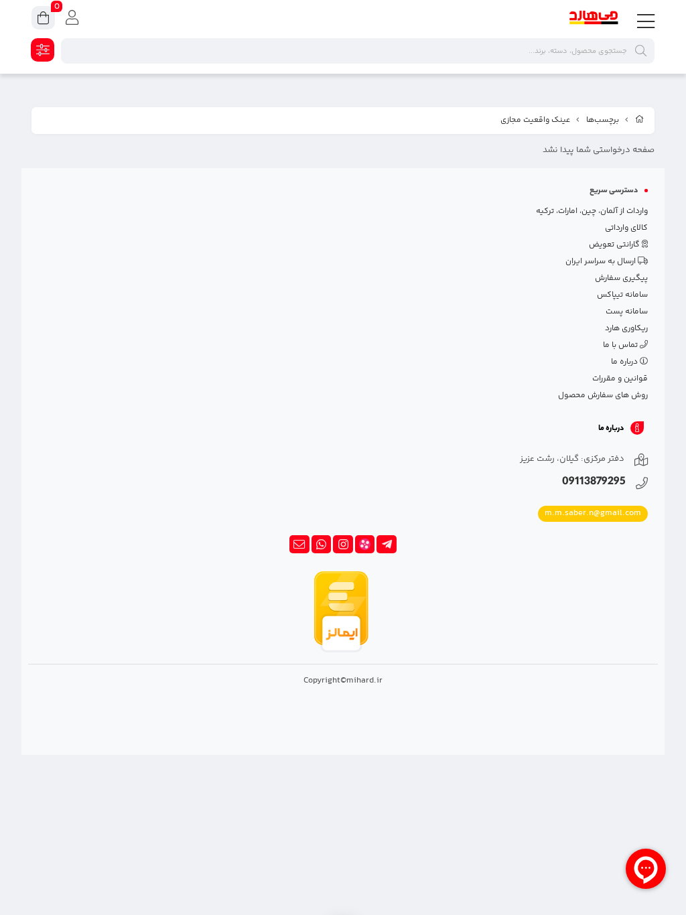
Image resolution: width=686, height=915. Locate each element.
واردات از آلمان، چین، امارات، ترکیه (592, 211)
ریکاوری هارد (626, 328)
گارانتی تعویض (615, 244)
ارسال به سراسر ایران (601, 261)
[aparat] (365, 544)
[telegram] (386, 544)
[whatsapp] (321, 544)
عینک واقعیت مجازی (535, 120)
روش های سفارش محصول (603, 395)
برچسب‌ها (602, 120)
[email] (299, 544)
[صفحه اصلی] (639, 121)
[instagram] (343, 544)
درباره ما (625, 362)
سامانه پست (627, 311)
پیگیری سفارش (621, 278)
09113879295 (594, 483)
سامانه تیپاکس (622, 295)
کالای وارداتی (626, 228)
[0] (43, 19)
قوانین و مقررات (620, 378)
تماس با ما (621, 345)
